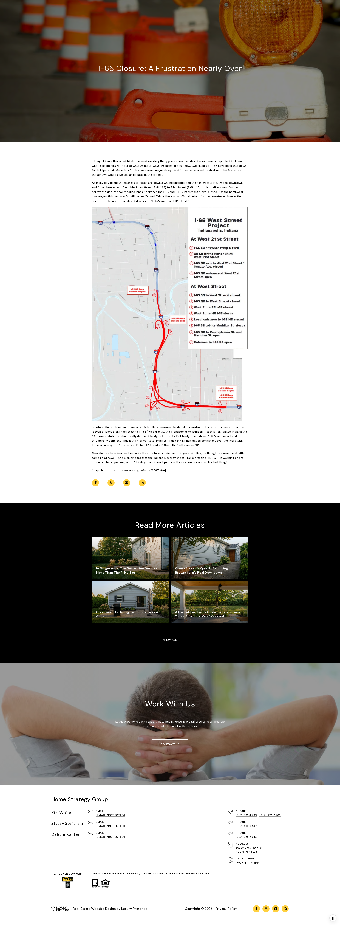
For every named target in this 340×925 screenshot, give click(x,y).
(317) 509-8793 (246, 815)
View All (170, 639)
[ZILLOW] (285, 908)
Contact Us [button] (170, 744)
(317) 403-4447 (246, 825)
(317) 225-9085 (246, 836)
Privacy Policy (226, 908)
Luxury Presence (134, 908)
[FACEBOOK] (256, 908)
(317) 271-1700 (270, 815)
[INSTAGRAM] (266, 908)
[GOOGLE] (275, 908)
